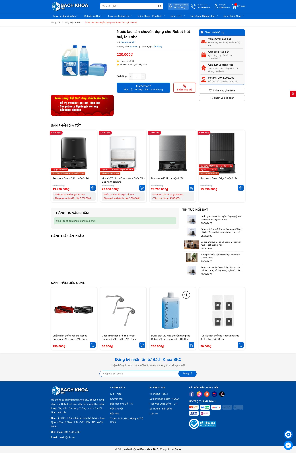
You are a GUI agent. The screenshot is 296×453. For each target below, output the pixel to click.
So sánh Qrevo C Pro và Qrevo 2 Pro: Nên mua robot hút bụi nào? (221, 243)
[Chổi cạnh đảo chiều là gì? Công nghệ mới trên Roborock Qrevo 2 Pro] (191, 219)
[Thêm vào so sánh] (93, 160)
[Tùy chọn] (93, 188)
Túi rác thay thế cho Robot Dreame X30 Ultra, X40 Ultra (219, 337)
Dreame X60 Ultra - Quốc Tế (167, 178)
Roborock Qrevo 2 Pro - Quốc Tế (71, 178)
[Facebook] (191, 394)
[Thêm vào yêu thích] (93, 153)
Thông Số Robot (159, 394)
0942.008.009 (226, 77)
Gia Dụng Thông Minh (203, 16)
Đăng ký (187, 373)
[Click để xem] (82, 60)
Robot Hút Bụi (92, 16)
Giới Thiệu (115, 394)
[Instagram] (199, 394)
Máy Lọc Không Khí (119, 16)
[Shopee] (207, 394)
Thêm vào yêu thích (224, 90)
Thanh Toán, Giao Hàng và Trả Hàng (126, 420)
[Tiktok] (222, 394)
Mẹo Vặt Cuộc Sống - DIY (164, 403)
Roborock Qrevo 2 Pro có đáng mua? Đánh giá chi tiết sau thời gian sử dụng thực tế (221, 231)
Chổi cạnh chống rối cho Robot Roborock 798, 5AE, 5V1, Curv (119, 337)
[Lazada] (214, 394)
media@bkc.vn (67, 437)
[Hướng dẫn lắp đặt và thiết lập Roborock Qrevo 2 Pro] (191, 257)
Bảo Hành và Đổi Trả (121, 403)
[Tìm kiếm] (160, 6)
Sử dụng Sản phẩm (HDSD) (164, 399)
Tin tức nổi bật (195, 210)
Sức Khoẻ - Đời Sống (161, 408)
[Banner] (82, 105)
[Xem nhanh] (93, 147)
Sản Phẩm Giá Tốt (66, 125)
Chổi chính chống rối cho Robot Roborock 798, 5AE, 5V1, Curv (70, 337)
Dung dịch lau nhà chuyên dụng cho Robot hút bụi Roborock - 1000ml (170, 337)
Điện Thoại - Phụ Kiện (150, 16)
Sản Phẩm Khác (233, 16)
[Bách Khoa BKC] (70, 6)
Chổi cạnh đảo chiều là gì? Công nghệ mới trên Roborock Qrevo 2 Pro (221, 218)
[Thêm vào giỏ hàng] (142, 188)
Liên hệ (154, 413)
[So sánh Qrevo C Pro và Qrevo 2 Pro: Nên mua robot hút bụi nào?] (191, 244)
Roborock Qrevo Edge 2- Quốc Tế (219, 178)
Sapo (178, 449)
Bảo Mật (114, 413)
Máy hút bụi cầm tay (64, 16)
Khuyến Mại (116, 399)
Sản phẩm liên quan (68, 283)
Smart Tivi (177, 16)
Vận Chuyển (116, 408)
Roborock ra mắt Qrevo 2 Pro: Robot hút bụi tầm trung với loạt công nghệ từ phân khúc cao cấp (220, 270)
